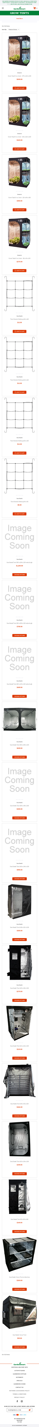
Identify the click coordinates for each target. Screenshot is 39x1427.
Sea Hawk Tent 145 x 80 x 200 (19, 1104)
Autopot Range (19, 1370)
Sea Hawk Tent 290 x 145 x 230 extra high (19, 684)
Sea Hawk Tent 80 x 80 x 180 (19, 1219)
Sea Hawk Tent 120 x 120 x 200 (19, 1046)
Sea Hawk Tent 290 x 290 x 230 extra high (19, 623)
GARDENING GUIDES (19, 1384)
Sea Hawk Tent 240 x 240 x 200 (19, 866)
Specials (19, 1380)
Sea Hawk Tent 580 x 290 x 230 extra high (19, 562)
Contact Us (19, 1387)
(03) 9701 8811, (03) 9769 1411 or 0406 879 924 (21, 4)
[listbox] (14, 29)
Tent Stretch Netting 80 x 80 (19, 501)
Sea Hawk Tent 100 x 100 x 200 (19, 1161)
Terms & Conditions (19, 1394)
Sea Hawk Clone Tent (19, 1335)
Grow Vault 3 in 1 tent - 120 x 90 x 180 (19, 197)
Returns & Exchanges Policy (19, 1390)
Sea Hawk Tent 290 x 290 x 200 (19, 745)
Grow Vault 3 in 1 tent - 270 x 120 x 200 (19, 76)
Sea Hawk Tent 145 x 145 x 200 (19, 988)
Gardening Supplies (19, 1374)
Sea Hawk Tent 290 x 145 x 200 (19, 806)
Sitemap (25, 1425)
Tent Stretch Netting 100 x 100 (19, 441)
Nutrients (19, 1377)
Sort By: (4, 29)
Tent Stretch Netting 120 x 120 (19, 380)
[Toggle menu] (5, 8)
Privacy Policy (19, 1397)
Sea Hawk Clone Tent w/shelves (19, 1277)
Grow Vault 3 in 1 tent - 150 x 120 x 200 (19, 137)
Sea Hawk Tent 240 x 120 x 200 (19, 927)
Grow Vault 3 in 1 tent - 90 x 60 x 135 (19, 258)
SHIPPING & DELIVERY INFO (19, 1367)
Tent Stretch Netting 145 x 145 (19, 319)
